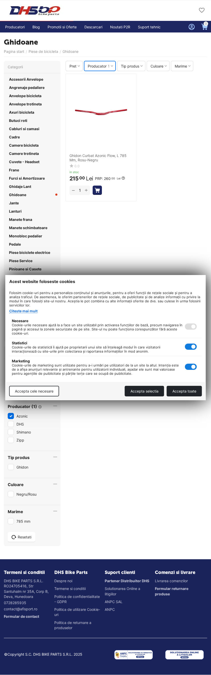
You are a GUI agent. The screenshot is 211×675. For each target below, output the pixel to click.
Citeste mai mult (23, 311)
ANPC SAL (113, 601)
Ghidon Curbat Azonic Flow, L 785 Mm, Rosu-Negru (98, 158)
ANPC (110, 609)
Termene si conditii (70, 588)
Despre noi (63, 581)
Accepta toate (184, 391)
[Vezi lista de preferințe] (201, 10)
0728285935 (15, 603)
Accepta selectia (144, 391)
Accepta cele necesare (34, 391)
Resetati (24, 537)
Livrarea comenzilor (171, 581)
